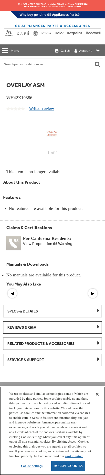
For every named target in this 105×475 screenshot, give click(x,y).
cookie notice (74, 456)
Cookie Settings (32, 466)
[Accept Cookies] (97, 394)
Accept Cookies (68, 466)
